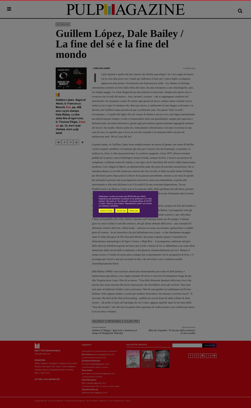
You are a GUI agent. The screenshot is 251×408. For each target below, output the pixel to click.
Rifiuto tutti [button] (134, 211)
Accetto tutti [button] (121, 211)
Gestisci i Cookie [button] (106, 211)
